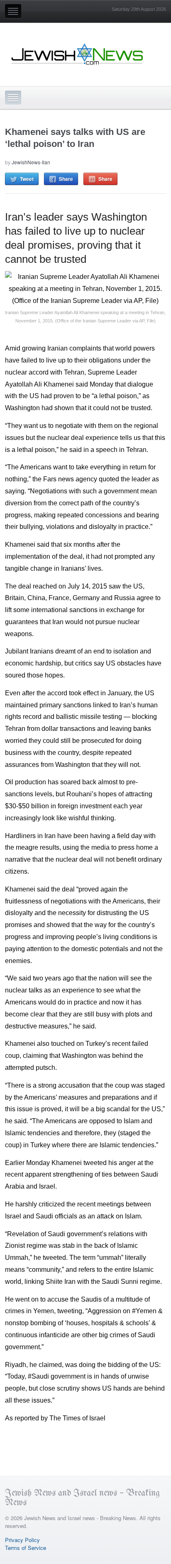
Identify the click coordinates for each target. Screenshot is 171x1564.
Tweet (27, 179)
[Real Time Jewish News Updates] (77, 54)
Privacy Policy (22, 1540)
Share (66, 179)
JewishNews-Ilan (31, 162)
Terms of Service (25, 1548)
